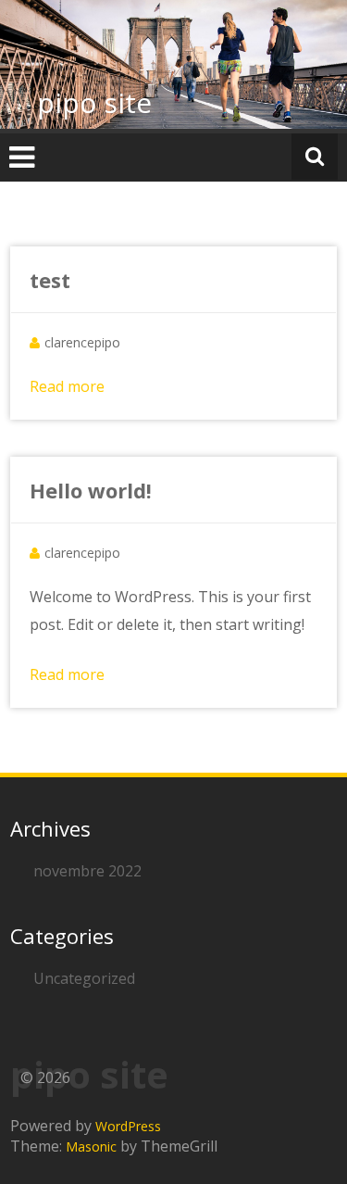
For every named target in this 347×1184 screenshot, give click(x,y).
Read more (67, 386)
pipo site (94, 102)
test (50, 280)
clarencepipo (82, 342)
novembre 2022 (87, 871)
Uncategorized (84, 978)
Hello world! (91, 490)
